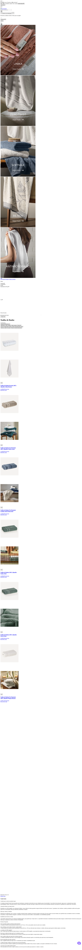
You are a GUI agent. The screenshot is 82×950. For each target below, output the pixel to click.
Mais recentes (14, 325)
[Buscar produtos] (1, 11)
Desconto (19, 325)
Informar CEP (3, 19)
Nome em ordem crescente (5, 327)
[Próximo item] (1, 6)
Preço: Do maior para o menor (6, 326)
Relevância (3, 325)
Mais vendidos (8, 325)
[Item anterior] (1, 1)
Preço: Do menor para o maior (17, 326)
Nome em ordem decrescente (16, 327)
